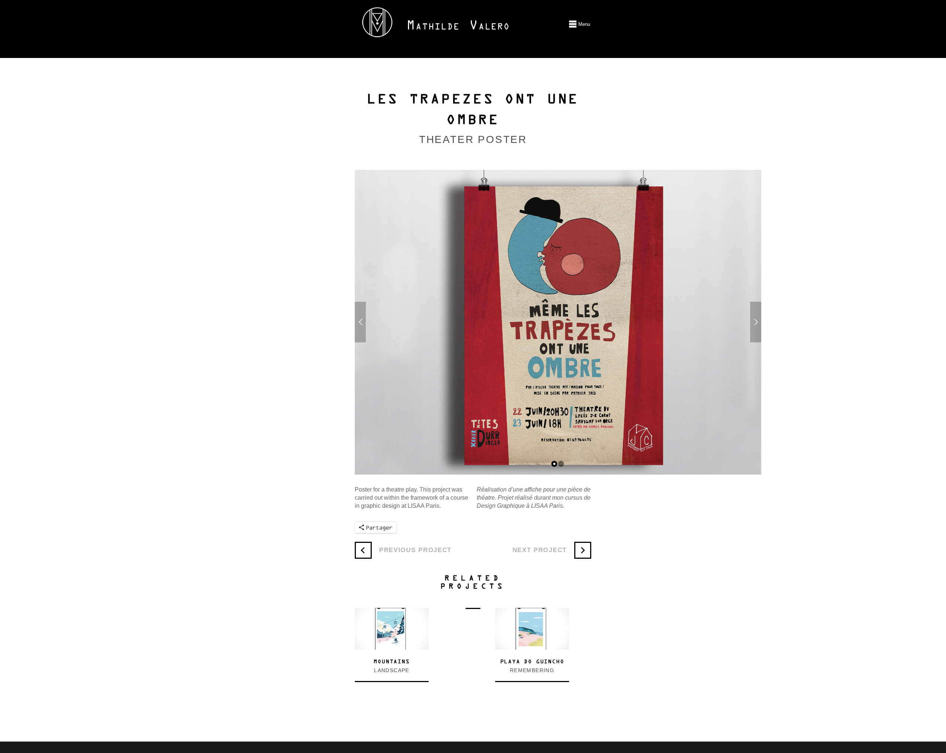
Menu (572, 24)
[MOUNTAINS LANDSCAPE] (392, 612)
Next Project (540, 550)
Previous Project (415, 550)
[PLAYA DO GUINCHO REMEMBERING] (532, 612)
